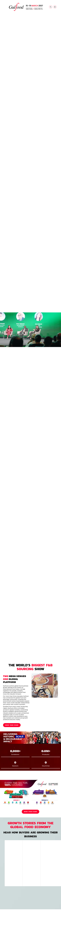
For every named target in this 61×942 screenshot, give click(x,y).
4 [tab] (30, 905)
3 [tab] (27, 905)
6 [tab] (36, 905)
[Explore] (54, 6)
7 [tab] (40, 905)
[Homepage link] (26, 7)
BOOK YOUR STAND (11, 725)
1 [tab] (21, 905)
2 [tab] (24, 905)
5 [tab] (33, 905)
